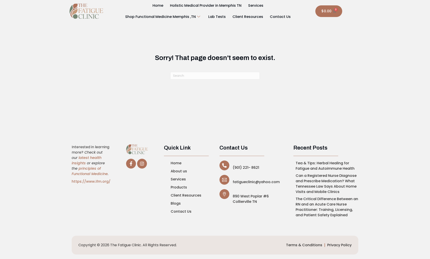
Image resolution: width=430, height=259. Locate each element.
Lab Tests (217, 16)
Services (255, 5)
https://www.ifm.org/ (91, 181)
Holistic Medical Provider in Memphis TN (205, 5)
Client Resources (247, 16)
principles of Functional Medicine (90, 171)
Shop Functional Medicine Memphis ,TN (160, 16)
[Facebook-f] (131, 164)
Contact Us (280, 16)
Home (158, 5)
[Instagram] (142, 164)
